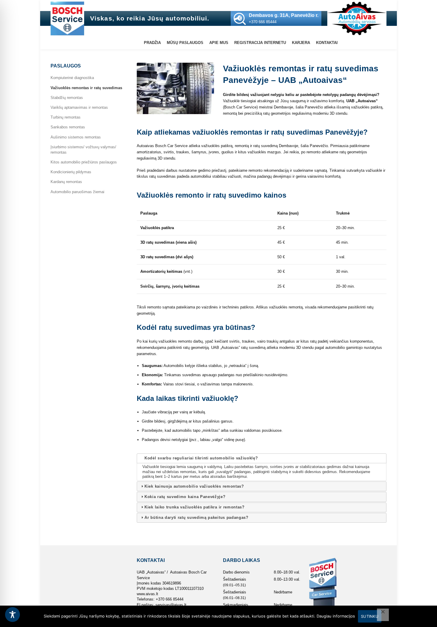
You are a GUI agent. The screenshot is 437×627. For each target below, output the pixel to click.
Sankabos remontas (68, 127)
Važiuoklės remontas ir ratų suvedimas (86, 88)
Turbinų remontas (66, 117)
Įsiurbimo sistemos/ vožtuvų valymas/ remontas (83, 150)
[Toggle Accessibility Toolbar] (12, 614)
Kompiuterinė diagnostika (72, 77)
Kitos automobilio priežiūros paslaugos (84, 162)
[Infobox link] (276, 18)
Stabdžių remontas (67, 97)
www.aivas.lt (147, 594)
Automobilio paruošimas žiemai (77, 192)
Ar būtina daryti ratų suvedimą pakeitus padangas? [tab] (196, 517)
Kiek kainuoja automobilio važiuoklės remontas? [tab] (194, 486)
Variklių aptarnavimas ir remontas (79, 107)
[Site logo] (67, 18)
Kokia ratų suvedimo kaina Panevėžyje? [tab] (184, 496)
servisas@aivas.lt (170, 605)
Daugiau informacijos (336, 616)
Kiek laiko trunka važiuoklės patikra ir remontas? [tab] (194, 507)
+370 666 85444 (169, 599)
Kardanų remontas (66, 181)
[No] (383, 615)
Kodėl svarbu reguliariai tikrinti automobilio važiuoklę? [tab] (201, 458)
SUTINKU (369, 616)
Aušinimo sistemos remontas (76, 137)
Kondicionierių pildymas (71, 172)
